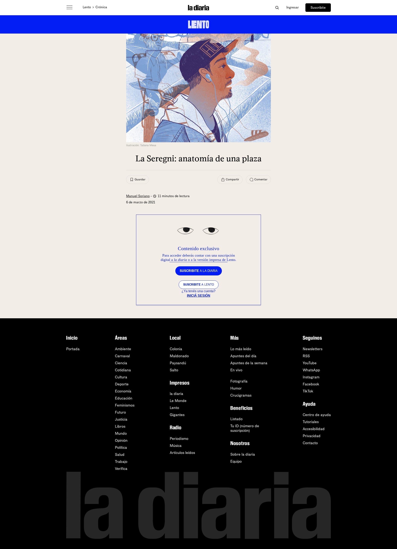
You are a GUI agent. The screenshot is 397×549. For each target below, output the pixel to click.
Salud (119, 454)
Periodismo (179, 438)
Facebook (311, 384)
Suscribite (318, 8)
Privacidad (311, 436)
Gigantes (177, 415)
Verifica (121, 468)
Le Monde (178, 400)
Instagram (311, 377)
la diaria (176, 393)
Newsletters (312, 349)
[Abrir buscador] (277, 8)
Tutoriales (311, 422)
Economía (123, 391)
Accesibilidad (314, 429)
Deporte (122, 384)
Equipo (236, 461)
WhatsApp (311, 370)
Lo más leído (240, 349)
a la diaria (199, 271)
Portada (73, 349)
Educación (123, 398)
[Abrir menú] (69, 7)
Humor (236, 388)
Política (121, 447)
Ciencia (121, 363)
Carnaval (122, 356)
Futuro (120, 412)
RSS (306, 356)
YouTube (310, 363)
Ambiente (123, 349)
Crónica (101, 7)
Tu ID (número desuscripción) (244, 428)
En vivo (236, 370)
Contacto (310, 443)
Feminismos (124, 405)
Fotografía (239, 381)
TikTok (308, 391)
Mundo (121, 433)
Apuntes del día (243, 356)
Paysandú (178, 363)
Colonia (176, 349)
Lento (87, 7)
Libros (120, 426)
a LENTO (198, 284)
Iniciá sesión (198, 295)
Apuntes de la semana (248, 363)
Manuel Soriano (138, 196)
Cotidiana (123, 370)
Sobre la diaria (242, 454)
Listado (236, 419)
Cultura (121, 377)
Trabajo (121, 461)
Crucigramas (240, 395)
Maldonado (179, 356)
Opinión (121, 440)
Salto (174, 370)
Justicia (121, 419)
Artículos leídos (182, 452)
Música (176, 445)
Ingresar (292, 7)
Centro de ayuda (317, 415)
